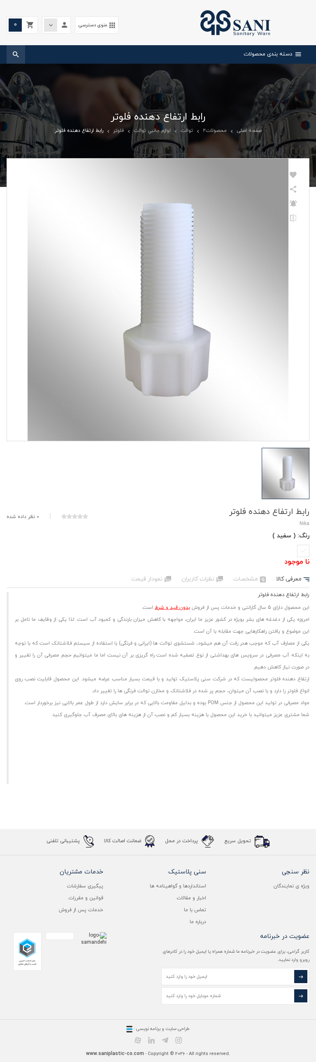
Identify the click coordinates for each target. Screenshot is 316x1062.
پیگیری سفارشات (85, 886)
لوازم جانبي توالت (152, 130)
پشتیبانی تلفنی (63, 841)
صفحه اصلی (249, 130)
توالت (187, 130)
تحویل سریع (238, 841)
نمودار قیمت (151, 579)
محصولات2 (215, 130)
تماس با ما (195, 910)
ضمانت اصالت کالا (123, 841)
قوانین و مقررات (85, 898)
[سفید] (303, 551)
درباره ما (198, 922)
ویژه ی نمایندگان (291, 886)
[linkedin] (151, 1040)
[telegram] (165, 1040)
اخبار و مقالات (191, 898)
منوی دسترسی (97, 25)
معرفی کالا (292, 579)
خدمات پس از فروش (81, 910)
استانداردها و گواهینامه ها (178, 886)
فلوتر (118, 130)
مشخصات (249, 579)
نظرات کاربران (202, 579)
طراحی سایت (177, 1028)
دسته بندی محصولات (272, 54)
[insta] (178, 1040)
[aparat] (138, 1040)
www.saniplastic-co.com (115, 1053)
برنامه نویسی (147, 1028)
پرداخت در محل (182, 841)
